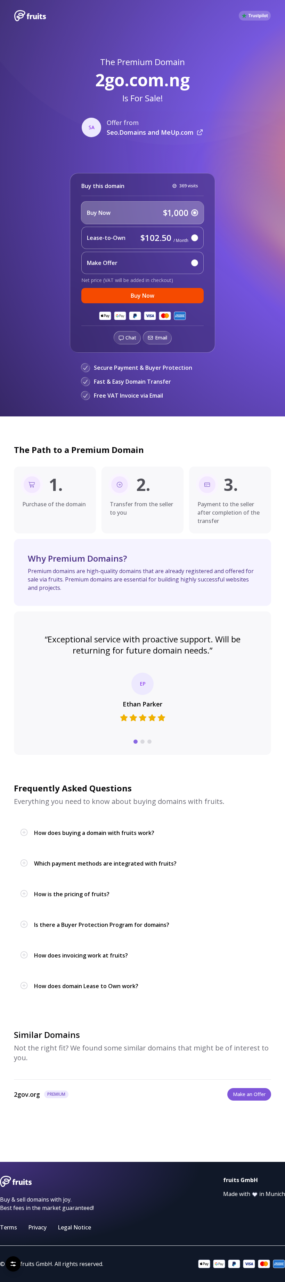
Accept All (67, 1261)
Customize (137, 1261)
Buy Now (142, 295)
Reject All (31, 1261)
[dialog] (84, 1240)
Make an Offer (249, 1094)
